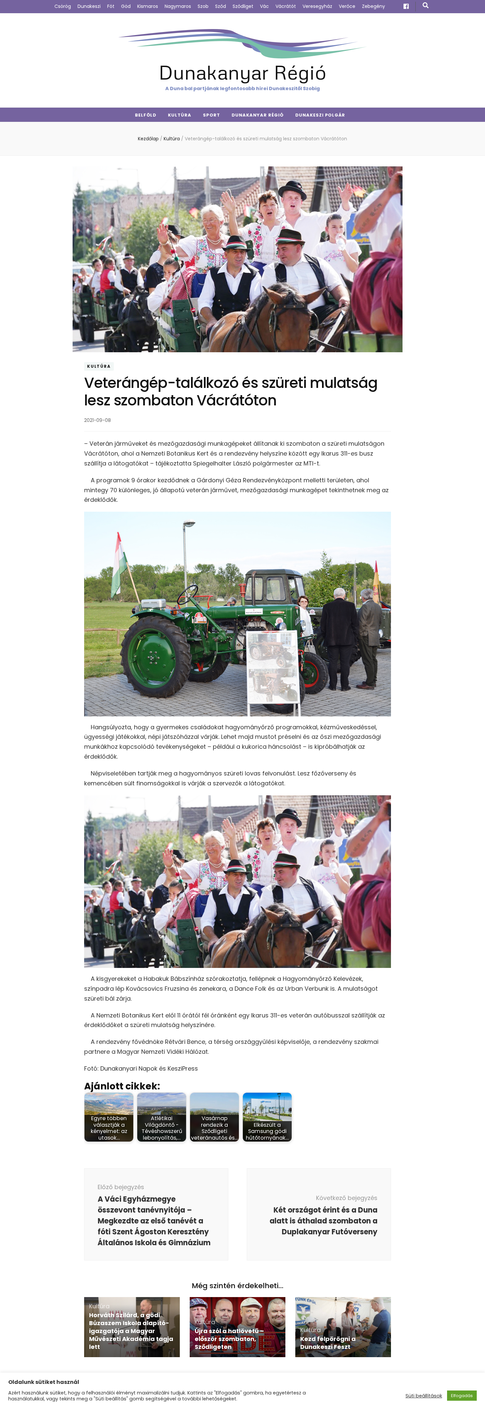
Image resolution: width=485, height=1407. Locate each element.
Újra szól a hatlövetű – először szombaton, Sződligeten (229, 1339)
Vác (264, 6)
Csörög (62, 6)
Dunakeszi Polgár (320, 115)
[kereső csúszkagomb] (426, 5)
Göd (126, 6)
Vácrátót (285, 6)
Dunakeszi (89, 6)
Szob (203, 6)
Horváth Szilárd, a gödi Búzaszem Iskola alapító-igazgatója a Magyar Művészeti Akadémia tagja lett (131, 1331)
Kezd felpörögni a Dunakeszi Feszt (328, 1343)
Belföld (146, 115)
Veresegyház (317, 6)
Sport (211, 115)
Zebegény (373, 6)
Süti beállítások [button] (423, 1396)
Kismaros (147, 6)
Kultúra (179, 115)
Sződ (220, 6)
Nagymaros (178, 6)
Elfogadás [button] (462, 1395)
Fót (110, 6)
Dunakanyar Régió (242, 72)
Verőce (347, 6)
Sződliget (243, 6)
